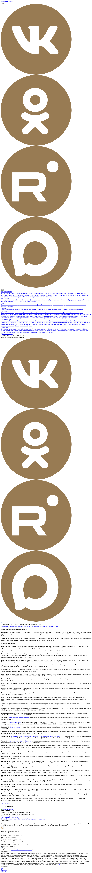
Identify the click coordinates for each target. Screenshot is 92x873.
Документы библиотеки (35, 293)
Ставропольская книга (42, 321)
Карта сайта (4, 817)
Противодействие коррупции (60, 295)
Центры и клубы (16, 301)
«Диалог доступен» (15, 722)
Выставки (40, 309)
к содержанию (5, 803)
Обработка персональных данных (35, 297)
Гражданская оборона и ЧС (16, 297)
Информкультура (48, 316)
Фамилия (4, 835)
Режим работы (5, 300)
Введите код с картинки (9, 846)
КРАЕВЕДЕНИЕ (6, 319)
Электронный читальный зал (54, 313)
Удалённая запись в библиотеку (39, 300)
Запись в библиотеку (22, 300)
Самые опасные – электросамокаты (19, 717)
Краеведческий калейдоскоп (23, 326)
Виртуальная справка (60, 316)
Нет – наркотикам (72, 317)
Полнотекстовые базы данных (52, 314)
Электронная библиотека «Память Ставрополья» (30, 313)
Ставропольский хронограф (25, 321)
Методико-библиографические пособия (13, 332)
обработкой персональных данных (21, 850)
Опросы (24, 301)
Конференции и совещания (34, 330)
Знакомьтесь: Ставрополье (9, 321)
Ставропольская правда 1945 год (59, 321)
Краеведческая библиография (67, 322)
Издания (79, 314)
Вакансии (49, 297)
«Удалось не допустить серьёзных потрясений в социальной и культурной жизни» (36, 736)
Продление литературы (75, 300)
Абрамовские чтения (83, 322)
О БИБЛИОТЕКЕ (6, 292)
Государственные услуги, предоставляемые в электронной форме (21, 305)
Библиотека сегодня (22, 293)
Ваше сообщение (6, 844)
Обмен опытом (83, 330)
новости (3, 308)
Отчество (3, 839)
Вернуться (4, 870)
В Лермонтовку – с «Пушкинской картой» (71, 309)
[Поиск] (5, 290)
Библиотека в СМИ (28, 295)
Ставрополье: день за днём (28, 309)
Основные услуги (46, 305)
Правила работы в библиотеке (58, 300)
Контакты (13, 300)
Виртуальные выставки (50, 309)
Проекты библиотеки (57, 293)
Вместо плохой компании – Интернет (19, 741)
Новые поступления (36, 314)
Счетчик (3, 819)
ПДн (58, 864)
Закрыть (3, 868)
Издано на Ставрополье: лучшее (73, 313)
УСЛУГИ (4, 303)
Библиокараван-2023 (31, 332)
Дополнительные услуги (60, 305)
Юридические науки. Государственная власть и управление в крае (38, 626)
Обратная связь (32, 301)
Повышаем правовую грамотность (77, 316)
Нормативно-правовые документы (11, 329)
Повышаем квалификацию (51, 330)
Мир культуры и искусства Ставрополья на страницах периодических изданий (52, 324)
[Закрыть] (2, 827)
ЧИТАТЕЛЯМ (5, 298)
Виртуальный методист (45, 332)
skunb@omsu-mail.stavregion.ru (14, 816)
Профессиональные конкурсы (69, 330)
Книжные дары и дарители (72, 293)
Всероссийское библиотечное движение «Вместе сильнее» (40, 329)
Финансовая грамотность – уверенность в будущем (51, 317)
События (16, 309)
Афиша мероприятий (7, 309)
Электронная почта (7, 841)
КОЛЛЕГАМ (5, 327)
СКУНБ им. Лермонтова (9, 626)
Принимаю (4, 866)
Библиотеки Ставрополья (66, 329)
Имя (2, 837)
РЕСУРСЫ (4, 311)
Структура (47, 293)
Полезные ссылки (11, 819)
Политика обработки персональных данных (31, 819)
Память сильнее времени (28, 322)
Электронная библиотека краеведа (47, 322)
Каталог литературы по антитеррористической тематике (18, 317)
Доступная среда (6, 301)
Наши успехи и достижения (13, 295)
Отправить (4, 851)
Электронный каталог (7, 313)
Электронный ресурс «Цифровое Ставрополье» (15, 314)
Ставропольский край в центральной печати (14, 324)
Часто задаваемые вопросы (42, 295)
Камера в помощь (15, 727)
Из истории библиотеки (8, 293)
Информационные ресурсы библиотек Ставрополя (26, 316)
